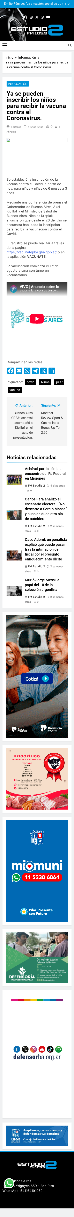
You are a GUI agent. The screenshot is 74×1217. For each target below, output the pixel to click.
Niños (45, 382)
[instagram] (31, 17)
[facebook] (26, 17)
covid (31, 382)
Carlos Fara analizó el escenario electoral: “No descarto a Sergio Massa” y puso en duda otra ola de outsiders (46, 509)
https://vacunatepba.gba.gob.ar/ (32, 252)
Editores (16, 127)
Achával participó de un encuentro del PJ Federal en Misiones (45, 474)
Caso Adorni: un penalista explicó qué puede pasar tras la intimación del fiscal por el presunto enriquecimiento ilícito (46, 549)
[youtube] (48, 17)
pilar (59, 382)
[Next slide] (69, 4)
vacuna (14, 390)
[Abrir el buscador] (70, 45)
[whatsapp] (42, 17)
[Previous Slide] (62, 4)
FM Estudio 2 (36, 485)
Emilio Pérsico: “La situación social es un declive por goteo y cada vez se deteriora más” (32, 4)
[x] (37, 17)
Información (18, 84)
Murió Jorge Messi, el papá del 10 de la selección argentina (42, 585)
